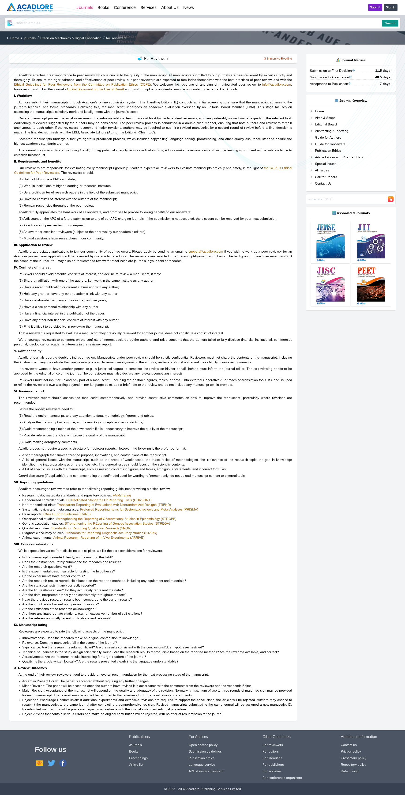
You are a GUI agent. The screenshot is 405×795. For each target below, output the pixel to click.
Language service (202, 764)
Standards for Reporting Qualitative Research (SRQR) (91, 528)
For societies (271, 771)
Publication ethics (201, 758)
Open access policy (203, 745)
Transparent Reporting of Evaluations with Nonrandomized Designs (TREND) (114, 505)
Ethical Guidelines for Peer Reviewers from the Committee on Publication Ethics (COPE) (82, 84)
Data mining (350, 771)
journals (30, 38)
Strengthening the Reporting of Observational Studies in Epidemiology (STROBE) (116, 519)
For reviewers (272, 745)
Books (133, 751)
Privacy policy (351, 751)
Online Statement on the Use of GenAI (95, 89)
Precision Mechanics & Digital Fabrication (70, 38)
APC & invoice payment (206, 771)
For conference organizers (282, 778)
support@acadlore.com (205, 251)
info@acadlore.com (276, 84)
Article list (136, 764)
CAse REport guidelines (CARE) (67, 514)
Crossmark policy (353, 758)
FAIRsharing (122, 495)
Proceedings (138, 758)
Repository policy (353, 764)
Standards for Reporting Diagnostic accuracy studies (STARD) (111, 533)
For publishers (273, 764)
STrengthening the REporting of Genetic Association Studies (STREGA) (117, 523)
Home (14, 38)
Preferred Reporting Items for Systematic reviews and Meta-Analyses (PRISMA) (139, 509)
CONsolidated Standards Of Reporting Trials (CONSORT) (109, 500)
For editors (270, 751)
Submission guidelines (205, 751)
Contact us (349, 745)
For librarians (272, 758)
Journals (135, 745)
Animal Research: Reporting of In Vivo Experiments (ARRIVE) (98, 537)
